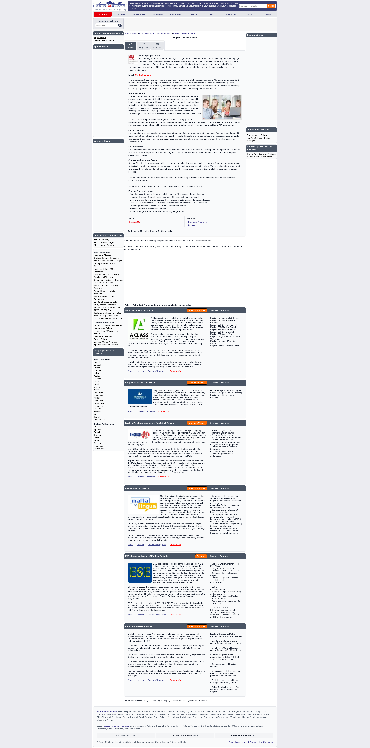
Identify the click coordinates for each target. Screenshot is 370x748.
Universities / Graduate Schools (108, 318)
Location (192, 225)
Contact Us (134, 222)
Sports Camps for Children (106, 344)
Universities (139, 14)
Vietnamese (99, 420)
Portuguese (99, 403)
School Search (131, 33)
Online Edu (157, 14)
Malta (169, 33)
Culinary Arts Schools (103, 283)
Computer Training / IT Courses (108, 280)
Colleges (121, 14)
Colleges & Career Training (106, 274)
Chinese (97, 378)
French (97, 367)
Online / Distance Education (106, 258)
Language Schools (147, 33)
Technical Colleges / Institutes (107, 313)
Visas (249, 14)
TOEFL (194, 14)
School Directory (101, 239)
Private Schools (101, 339)
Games (267, 14)
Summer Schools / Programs (107, 307)
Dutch (96, 381)
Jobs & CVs (230, 14)
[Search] (120, 25)
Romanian (98, 406)
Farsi (96, 384)
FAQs (237, 742)
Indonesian (99, 392)
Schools (103, 14)
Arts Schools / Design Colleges (108, 261)
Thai (96, 414)
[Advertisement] (176, 24)
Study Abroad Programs (105, 305)
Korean (97, 398)
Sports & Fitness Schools (105, 302)
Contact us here (143, 75)
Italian (96, 373)
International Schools (103, 328)
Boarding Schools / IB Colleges (108, 325)
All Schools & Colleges (104, 242)
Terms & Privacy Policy (251, 742)
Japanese (98, 395)
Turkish (97, 417)
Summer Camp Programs (105, 342)
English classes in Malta (184, 33)
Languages (175, 14)
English (161, 33)
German (97, 370)
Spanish (97, 365)
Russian (97, 409)
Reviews (201, 556)
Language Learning (103, 336)
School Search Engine (104, 40)
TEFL (212, 14)
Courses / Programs (197, 222)
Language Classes (102, 255)
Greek (97, 387)
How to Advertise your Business (261, 154)
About (130, 371)
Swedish (98, 411)
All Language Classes (104, 245)
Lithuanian (98, 400)
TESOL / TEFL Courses (104, 310)
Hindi (96, 389)
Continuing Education (103, 277)
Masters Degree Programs (106, 315)
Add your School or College (259, 157)
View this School (197, 310)
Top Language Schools (257, 135)
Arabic (97, 376)
